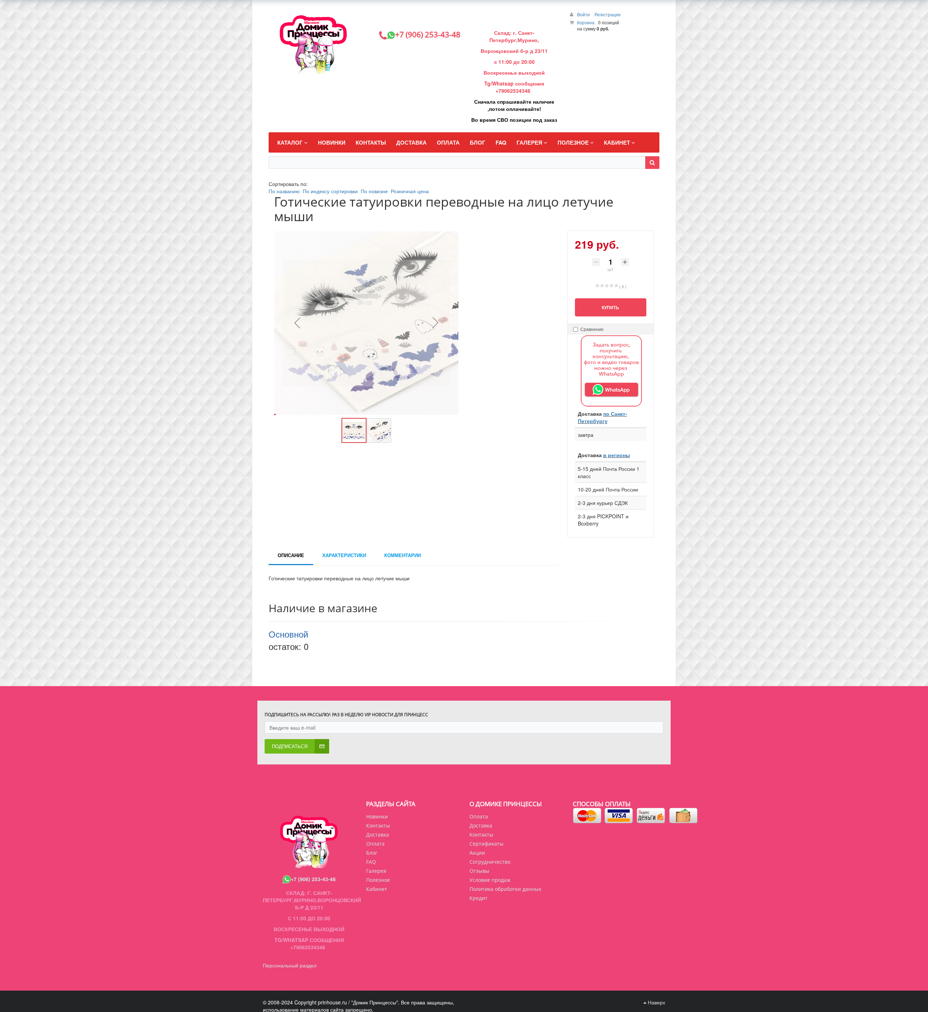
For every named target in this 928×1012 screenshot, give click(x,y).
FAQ (371, 861)
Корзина (585, 22)
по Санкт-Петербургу (602, 417)
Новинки (377, 816)
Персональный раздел (289, 965)
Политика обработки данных (505, 889)
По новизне (374, 191)
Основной (288, 633)
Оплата (478, 816)
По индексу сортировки (330, 191)
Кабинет (376, 889)
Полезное (378, 879)
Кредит (478, 898)
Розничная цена (410, 191)
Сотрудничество (489, 861)
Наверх (655, 1002)
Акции (477, 852)
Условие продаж (489, 879)
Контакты (481, 834)
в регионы (616, 455)
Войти (584, 14)
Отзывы (479, 870)
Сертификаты (486, 843)
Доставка (480, 825)
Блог (371, 852)
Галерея (376, 870)
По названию (284, 191)
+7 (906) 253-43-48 (313, 879)
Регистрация (607, 14)
